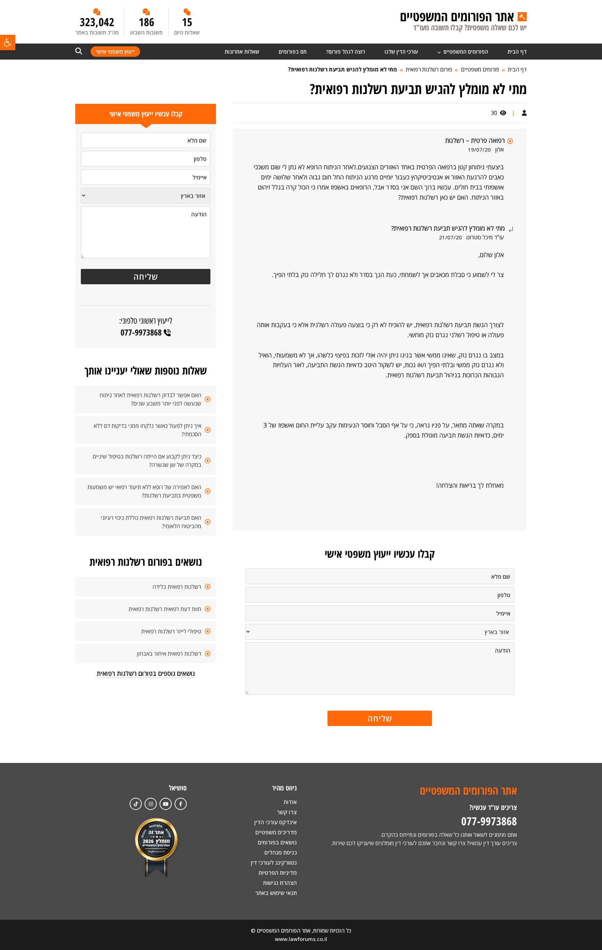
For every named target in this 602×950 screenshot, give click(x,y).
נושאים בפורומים (277, 842)
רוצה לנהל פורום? (345, 51)
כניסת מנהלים (280, 852)
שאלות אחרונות (242, 51)
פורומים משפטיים (480, 69)
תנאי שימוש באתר (276, 893)
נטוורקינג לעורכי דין (274, 862)
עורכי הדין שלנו (401, 51)
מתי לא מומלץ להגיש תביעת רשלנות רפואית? (342, 69)
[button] (7, 42)
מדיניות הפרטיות (277, 872)
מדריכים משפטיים (276, 832)
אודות (290, 802)
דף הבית (517, 51)
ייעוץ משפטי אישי (115, 51)
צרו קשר (287, 812)
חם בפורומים (293, 51)
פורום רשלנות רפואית (429, 69)
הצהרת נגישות (280, 883)
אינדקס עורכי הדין (275, 822)
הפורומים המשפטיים (465, 51)
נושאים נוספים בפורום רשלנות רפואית (146, 673)
